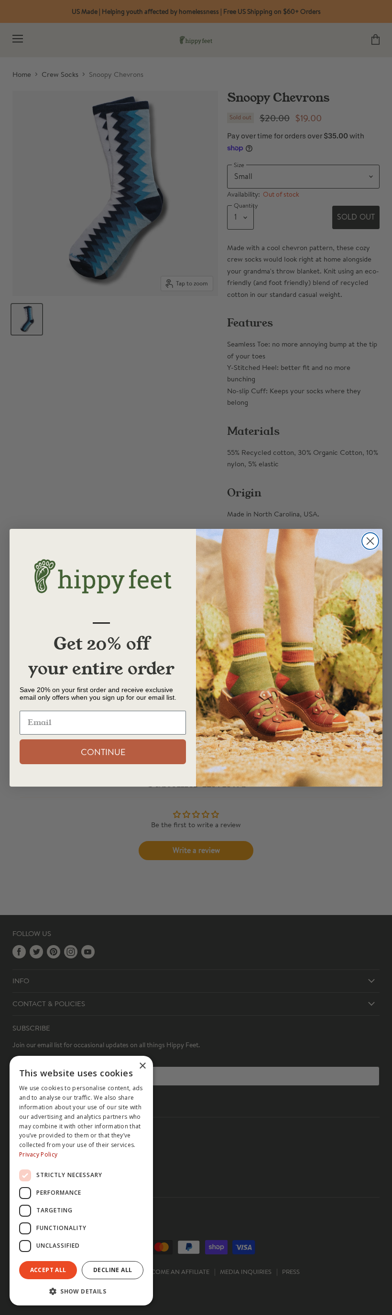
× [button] (142, 1066)
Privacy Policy (38, 1154)
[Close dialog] (370, 541)
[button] (81, 1290)
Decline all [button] (112, 1270)
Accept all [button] (48, 1270)
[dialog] (81, 1180)
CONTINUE (103, 751)
